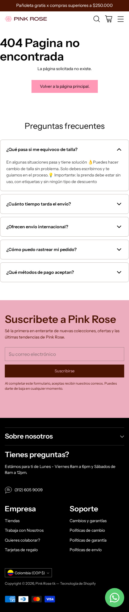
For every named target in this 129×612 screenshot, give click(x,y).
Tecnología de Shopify (78, 583)
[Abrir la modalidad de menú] (120, 19)
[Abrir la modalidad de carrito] (108, 19)
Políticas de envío (86, 549)
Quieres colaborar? (22, 540)
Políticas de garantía (88, 540)
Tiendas (12, 520)
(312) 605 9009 (28, 489)
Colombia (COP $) (30, 573)
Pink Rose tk (45, 583)
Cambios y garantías (88, 520)
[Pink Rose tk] (26, 19)
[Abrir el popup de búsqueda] (96, 19)
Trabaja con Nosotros (24, 530)
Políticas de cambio (87, 530)
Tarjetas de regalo (21, 549)
